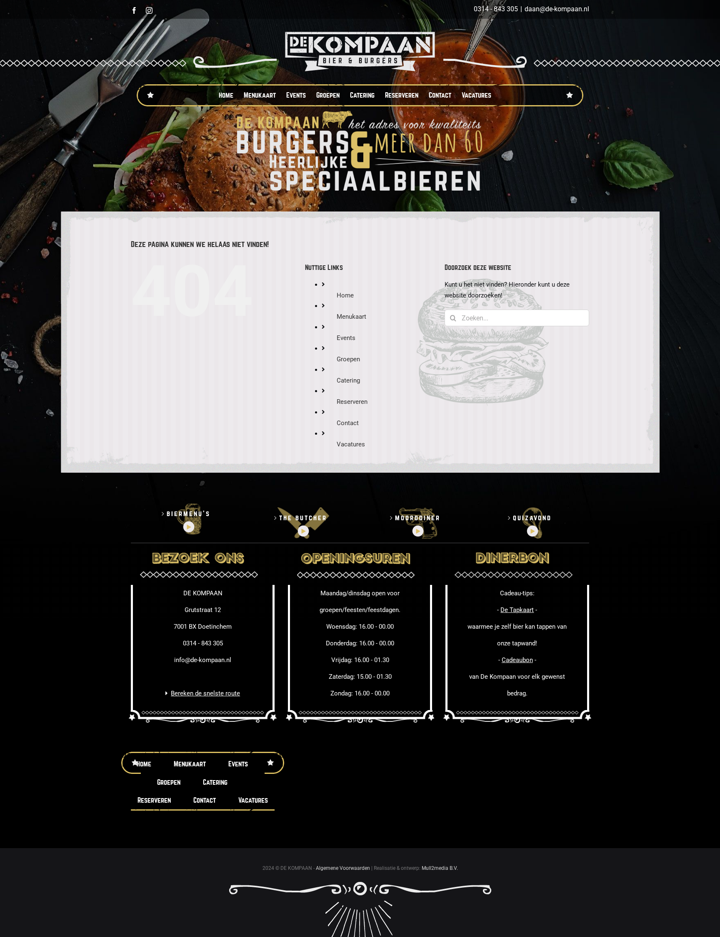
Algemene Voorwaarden (343, 868)
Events (346, 338)
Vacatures (351, 444)
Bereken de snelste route (205, 693)
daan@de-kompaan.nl (557, 9)
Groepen (348, 359)
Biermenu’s (188, 513)
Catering (348, 380)
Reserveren (352, 402)
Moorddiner (417, 517)
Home (345, 295)
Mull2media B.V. (440, 868)
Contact (348, 423)
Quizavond (532, 517)
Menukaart (351, 316)
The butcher (303, 517)
